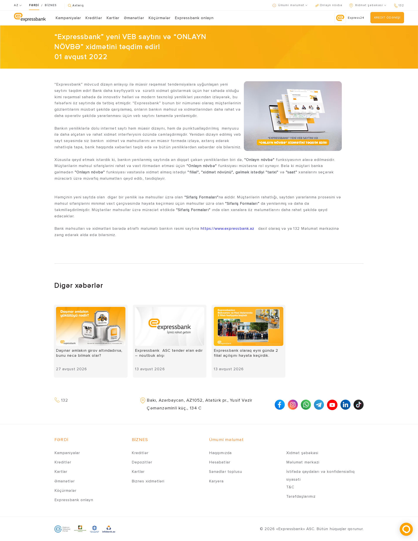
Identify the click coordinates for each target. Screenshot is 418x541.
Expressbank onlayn (194, 17)
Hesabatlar (219, 462)
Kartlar (113, 17)
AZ (16, 5)
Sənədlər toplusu (225, 471)
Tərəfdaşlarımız (301, 496)
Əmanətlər (134, 17)
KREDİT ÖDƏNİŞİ (387, 17)
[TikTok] (359, 405)
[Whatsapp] (306, 405)
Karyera (216, 481)
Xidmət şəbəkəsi (302, 452)
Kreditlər (93, 17)
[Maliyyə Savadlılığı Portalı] (80, 529)
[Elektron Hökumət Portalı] (62, 529)
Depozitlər (142, 462)
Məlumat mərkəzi (302, 462)
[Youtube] (332, 405)
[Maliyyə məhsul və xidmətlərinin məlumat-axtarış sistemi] (108, 529)
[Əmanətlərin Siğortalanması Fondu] (94, 529)
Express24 (356, 18)
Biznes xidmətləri (148, 481)
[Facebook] (280, 405)
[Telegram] (319, 405)
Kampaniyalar (68, 17)
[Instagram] (293, 405)
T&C (290, 487)
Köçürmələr (159, 17)
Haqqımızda (220, 452)
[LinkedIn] (345, 405)
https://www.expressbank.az (227, 228)
